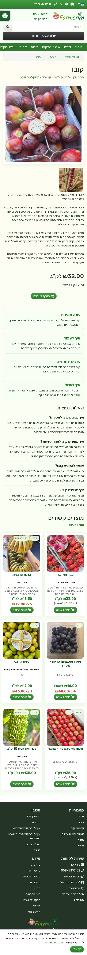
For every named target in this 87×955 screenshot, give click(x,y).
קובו (38, 57)
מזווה (81, 840)
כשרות (36, 906)
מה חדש (79, 900)
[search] (7, 26)
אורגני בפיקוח (51, 47)
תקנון (37, 888)
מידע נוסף (34, 912)
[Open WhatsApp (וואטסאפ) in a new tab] (61, 4)
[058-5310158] (55, 4)
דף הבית (70, 57)
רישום (37, 850)
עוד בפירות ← (74, 525)
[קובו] (43, 124)
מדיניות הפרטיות (53, 942)
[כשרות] (66, 4)
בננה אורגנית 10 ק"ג (22, 749)
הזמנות (36, 822)
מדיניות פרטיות (31, 876)
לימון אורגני (22, 661)
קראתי (77, 949)
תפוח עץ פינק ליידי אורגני (65, 749)
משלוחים (35, 882)
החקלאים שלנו (29, 77)
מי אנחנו (35, 864)
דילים (67, 47)
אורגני (35, 538)
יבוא (79, 625)
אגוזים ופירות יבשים (73, 834)
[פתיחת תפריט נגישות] (5, 16)
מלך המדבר (65, 574)
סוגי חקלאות (33, 894)
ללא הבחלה (21, 538)
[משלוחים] (72, 4)
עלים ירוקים (77, 828)
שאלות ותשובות (31, 844)
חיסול (78, 47)
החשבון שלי (40, 19)
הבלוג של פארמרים (73, 894)
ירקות (23, 47)
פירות (34, 47)
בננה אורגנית (21, 574)
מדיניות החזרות (31, 870)
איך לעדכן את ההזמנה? (26, 828)
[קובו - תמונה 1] (71, 180)
